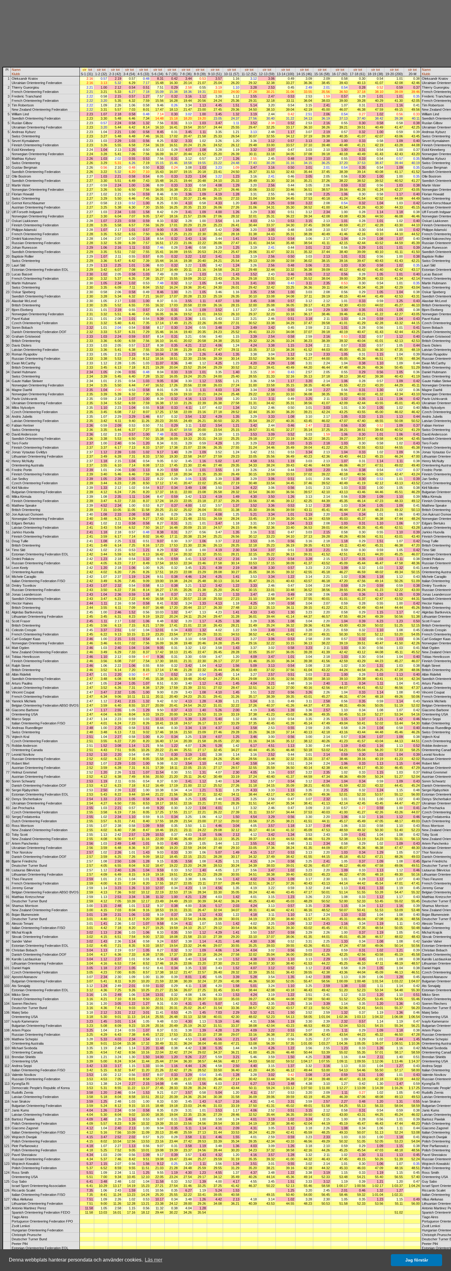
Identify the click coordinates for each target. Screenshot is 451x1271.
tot (90, 69)
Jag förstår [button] (416, 1260)
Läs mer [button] (153, 1259)
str (85, 69)
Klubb (16, 74)
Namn (16, 69)
